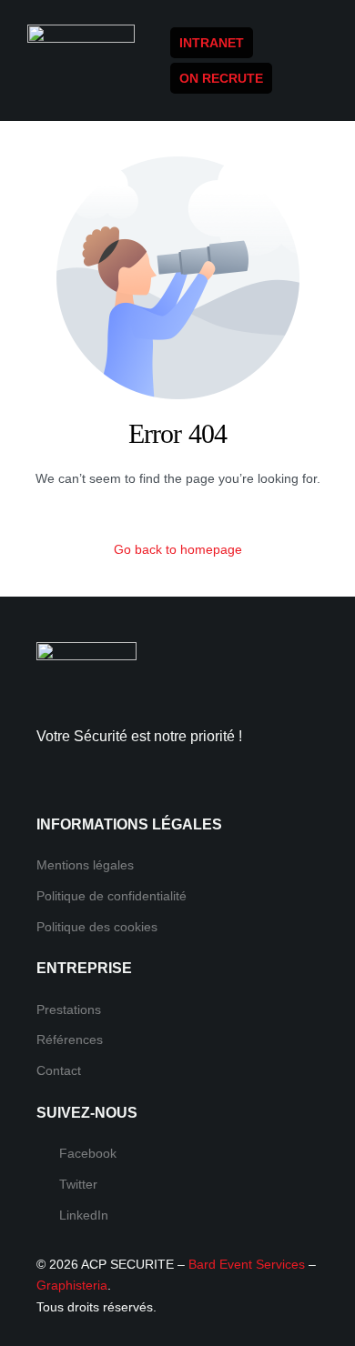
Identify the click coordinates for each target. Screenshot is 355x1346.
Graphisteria (71, 1285)
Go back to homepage (178, 549)
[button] (322, 82)
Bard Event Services (246, 1264)
